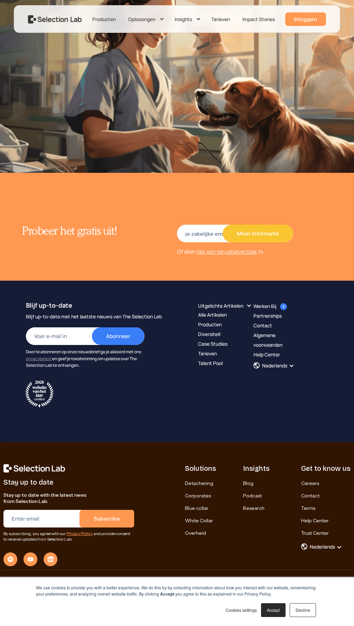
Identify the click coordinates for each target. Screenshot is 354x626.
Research (253, 508)
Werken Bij (265, 306)
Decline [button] (303, 610)
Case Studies (212, 343)
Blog (248, 483)
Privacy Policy (80, 533)
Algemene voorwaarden (267, 340)
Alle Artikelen (212, 314)
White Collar (199, 520)
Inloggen (305, 19)
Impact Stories (258, 19)
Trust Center (315, 533)
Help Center (266, 354)
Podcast (252, 496)
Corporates (198, 496)
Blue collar (196, 508)
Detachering (199, 483)
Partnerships (267, 315)
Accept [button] (273, 610)
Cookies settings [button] (241, 610)
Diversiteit (209, 334)
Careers (310, 483)
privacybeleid (39, 359)
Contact (262, 325)
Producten (104, 19)
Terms (308, 508)
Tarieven (220, 19)
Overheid (195, 533)
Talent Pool (210, 363)
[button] (145, 19)
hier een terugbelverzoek (226, 251)
